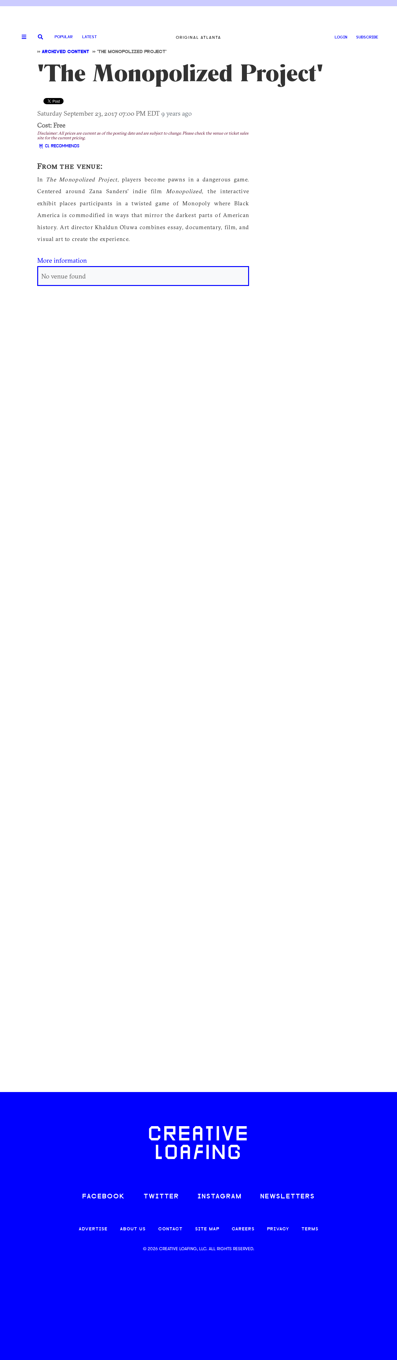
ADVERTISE (93, 1229)
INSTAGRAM (220, 1196)
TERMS (310, 1229)
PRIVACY (278, 1229)
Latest (89, 37)
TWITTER (161, 1196)
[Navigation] (22, 37)
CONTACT (170, 1229)
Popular (64, 37)
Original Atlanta (198, 37)
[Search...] (40, 37)
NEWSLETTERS (287, 1196)
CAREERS (243, 1229)
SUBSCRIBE (367, 37)
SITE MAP (207, 1229)
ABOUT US (133, 1229)
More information (62, 260)
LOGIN (341, 37)
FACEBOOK (103, 1196)
